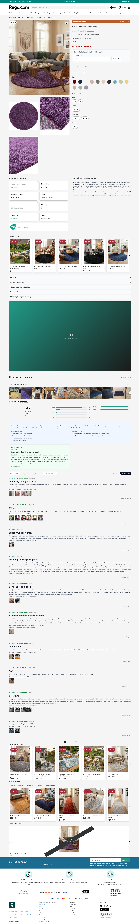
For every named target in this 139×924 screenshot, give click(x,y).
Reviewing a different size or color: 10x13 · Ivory (21, 573)
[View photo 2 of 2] (17, 600)
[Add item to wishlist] (29, 241)
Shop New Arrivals (69, 1)
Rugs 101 (72, 911)
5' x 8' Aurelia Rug (113, 774)
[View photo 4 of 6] (29, 518)
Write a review (90, 31)
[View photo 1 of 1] (11, 544)
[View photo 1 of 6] (11, 518)
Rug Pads (77, 13)
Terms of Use (13, 911)
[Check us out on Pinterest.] (110, 906)
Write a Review (127, 473)
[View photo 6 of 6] (40, 518)
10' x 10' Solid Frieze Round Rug (68, 266)
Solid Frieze (38, 17)
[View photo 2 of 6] (17, 518)
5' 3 (75, 101)
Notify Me (116, 59)
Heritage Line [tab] (30, 785)
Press (71, 917)
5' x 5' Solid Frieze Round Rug (116, 266)
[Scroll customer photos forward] (130, 392)
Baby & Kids (68, 13)
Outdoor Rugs (57, 13)
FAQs (71, 906)
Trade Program (43, 917)
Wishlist (124, 7)
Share (87, 66)
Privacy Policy (121, 863)
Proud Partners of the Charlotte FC (48, 902)
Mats (84, 13)
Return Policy (73, 913)
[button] (66, 23)
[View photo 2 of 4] (17, 493)
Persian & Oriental (22, 13)
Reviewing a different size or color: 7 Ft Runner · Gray (22, 652)
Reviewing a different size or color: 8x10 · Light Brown (24, 463)
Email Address (77, 55)
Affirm (40, 913)
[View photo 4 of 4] (29, 493)
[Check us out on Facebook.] (101, 906)
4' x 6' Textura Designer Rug (18, 815)
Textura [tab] (12, 785)
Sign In (115, 7)
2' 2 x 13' (76, 109)
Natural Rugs (46, 13)
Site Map (41, 911)
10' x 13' (85, 118)
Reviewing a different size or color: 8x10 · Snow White (22, 540)
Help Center (73, 908)
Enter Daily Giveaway (44, 919)
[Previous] (11, 255)
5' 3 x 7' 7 (76, 118)
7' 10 (75, 127)
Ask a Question (78, 66)
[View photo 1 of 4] (11, 493)
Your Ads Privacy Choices (17, 915)
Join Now (125, 860)
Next (80, 742)
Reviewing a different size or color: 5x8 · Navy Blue (22, 726)
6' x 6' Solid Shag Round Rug (42, 266)
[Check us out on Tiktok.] (107, 906)
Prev (61, 742)
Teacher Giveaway (44, 921)
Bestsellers (42, 915)
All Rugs (11, 13)
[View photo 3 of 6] (23, 518)
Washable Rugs (35, 13)
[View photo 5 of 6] (34, 518)
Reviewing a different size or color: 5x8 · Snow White (22, 489)
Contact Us (72, 902)
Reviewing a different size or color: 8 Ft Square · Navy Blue (24, 514)
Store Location (43, 908)
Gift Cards (42, 904)
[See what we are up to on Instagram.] (104, 906)
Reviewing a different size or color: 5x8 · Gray (20, 677)
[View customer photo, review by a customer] (15, 393)
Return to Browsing (14, 17)
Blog (40, 906)
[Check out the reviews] (106, 915)
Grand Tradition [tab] (50, 785)
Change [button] (83, 73)
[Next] (129, 255)
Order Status (126, 1)
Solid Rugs (31, 17)
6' (80, 101)
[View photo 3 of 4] (23, 493)
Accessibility (73, 915)
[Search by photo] (33, 7)
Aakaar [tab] (39, 785)
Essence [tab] (20, 785)
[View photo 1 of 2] (11, 600)
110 (76, 742)
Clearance (127, 13)
